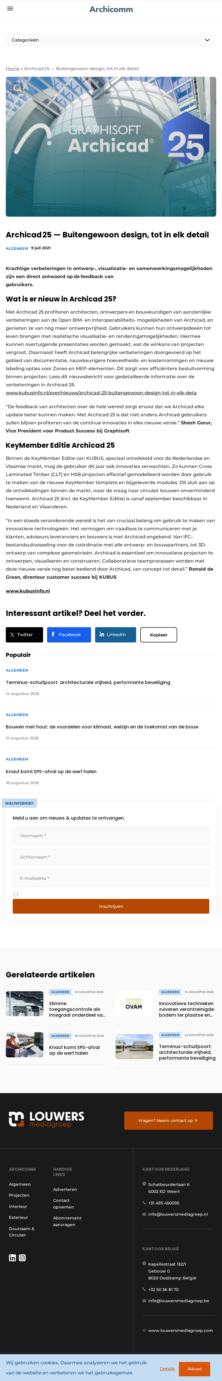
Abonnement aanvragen (67, 1221)
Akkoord (194, 1369)
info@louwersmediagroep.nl (178, 1214)
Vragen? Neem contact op (165, 1120)
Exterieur (18, 1217)
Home (12, 68)
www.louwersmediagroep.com (180, 1330)
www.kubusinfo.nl (28, 591)
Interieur (18, 1206)
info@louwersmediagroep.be (178, 1300)
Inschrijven (111, 906)
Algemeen (17, 248)
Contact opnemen (63, 1203)
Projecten (19, 1195)
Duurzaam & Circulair (21, 1232)
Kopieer (158, 635)
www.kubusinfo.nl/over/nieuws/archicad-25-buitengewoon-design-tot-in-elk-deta (101, 393)
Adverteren (65, 1189)
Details (167, 1368)
